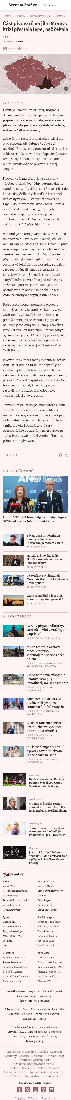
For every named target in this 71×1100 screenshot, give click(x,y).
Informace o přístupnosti (34, 1060)
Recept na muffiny (48, 927)
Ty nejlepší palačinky (49, 922)
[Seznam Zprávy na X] (27, 1089)
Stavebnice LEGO (17, 1032)
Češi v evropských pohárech (34, 1001)
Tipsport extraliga (12, 931)
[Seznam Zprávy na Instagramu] (35, 1089)
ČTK (5, 37)
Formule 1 (8, 941)
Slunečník (14, 1014)
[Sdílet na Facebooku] (60, 455)
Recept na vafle (46, 941)
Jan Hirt (42, 896)
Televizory (32, 1037)
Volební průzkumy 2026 (16, 891)
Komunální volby (12, 910)
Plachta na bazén (40, 1009)
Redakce (24, 1056)
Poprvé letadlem (12, 962)
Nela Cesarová (39, 689)
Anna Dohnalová (40, 737)
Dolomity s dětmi (12, 981)
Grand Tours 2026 (47, 910)
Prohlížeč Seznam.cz (23, 1068)
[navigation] (4, 5)
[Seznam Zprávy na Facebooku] (19, 1089)
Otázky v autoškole (48, 977)
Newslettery (57, 1072)
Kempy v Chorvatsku (14, 958)
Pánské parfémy (34, 1041)
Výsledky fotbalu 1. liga (15, 927)
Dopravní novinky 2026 (50, 967)
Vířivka (42, 1019)
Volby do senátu (11, 905)
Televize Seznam (48, 1068)
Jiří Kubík (53, 638)
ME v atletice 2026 (13, 936)
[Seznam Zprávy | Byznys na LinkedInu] (51, 1089)
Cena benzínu (45, 996)
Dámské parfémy (37, 1032)
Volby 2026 (9, 886)
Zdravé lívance (45, 931)
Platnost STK (44, 981)
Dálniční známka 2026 (50, 962)
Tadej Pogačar (45, 900)
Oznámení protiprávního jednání (34, 1064)
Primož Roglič (45, 905)
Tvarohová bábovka (48, 936)
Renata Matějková (41, 668)
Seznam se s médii (15, 1072)
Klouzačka (26, 1014)
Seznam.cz (49, 5)
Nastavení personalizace (45, 1076)
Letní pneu (55, 1032)
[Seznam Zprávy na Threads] (43, 1089)
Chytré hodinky (49, 1037)
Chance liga (9, 922)
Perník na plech (46, 946)
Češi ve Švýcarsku (12, 972)
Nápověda (56, 1052)
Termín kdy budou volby (16, 900)
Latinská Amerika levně (16, 977)
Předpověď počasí (52, 991)
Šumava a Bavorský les (15, 967)
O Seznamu (29, 1052)
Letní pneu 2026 (46, 958)
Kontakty (11, 1056)
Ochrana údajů (54, 1056)
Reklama (37, 1056)
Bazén (26, 1009)
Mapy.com (34, 991)
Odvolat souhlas (18, 1076)
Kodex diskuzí (38, 1072)
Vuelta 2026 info (46, 886)
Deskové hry (18, 1037)
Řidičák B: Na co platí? (49, 972)
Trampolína (58, 1009)
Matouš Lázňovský (42, 761)
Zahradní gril (30, 1019)
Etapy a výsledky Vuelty (50, 891)
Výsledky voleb (11, 896)
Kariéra (43, 1052)
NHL (5, 946)
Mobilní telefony (48, 1027)
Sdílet (25, 48)
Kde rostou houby (26, 996)
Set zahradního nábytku (47, 1014)
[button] (35, 74)
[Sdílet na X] (66, 455)
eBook (11, 48)
